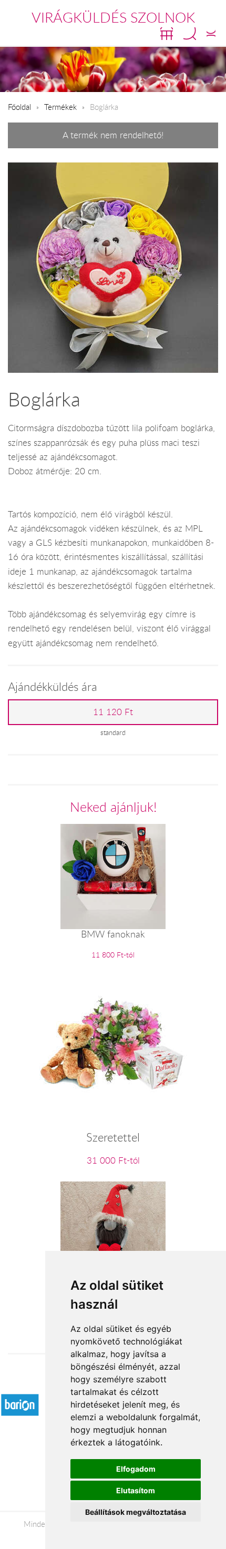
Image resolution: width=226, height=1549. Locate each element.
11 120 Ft (113, 712)
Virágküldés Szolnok (113, 17)
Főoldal (19, 106)
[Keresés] (189, 33)
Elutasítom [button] (135, 1490)
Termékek (60, 106)
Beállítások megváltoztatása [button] (135, 1511)
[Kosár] (166, 33)
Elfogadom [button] (136, 1468)
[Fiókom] (211, 33)
